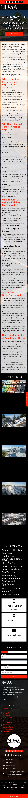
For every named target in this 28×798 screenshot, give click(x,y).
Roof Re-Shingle (10, 575)
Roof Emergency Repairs (10, 585)
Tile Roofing (7, 591)
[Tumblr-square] (12, 2)
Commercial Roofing (12, 550)
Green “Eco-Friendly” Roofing (10, 713)
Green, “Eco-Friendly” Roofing (12, 560)
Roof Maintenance (11, 578)
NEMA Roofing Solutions (17, 782)
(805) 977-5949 (19, 364)
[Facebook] (6, 2)
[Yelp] (9, 2)
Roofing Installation (11, 569)
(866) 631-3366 (9, 762)
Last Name (4, 659)
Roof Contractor (9, 594)
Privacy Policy (14, 791)
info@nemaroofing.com (14, 638)
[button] (25, 7)
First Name (4, 654)
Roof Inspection (9, 581)
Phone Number (5, 665)
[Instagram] (18, 2)
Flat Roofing (8, 556)
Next (14, 676)
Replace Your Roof (11, 588)
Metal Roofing (9, 563)
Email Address (4, 670)
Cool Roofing (8, 553)
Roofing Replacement (12, 566)
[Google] (15, 2)
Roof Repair (7, 572)
